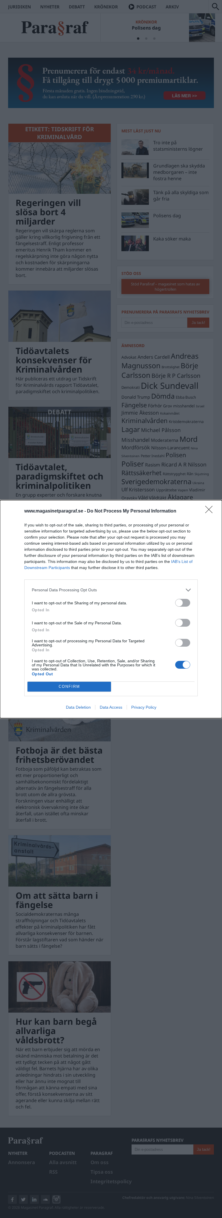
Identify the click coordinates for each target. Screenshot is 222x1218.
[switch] (182, 603)
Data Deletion (78, 707)
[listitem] (111, 590)
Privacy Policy (143, 707)
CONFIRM (69, 686)
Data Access (111, 707)
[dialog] (111, 609)
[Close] (210, 511)
